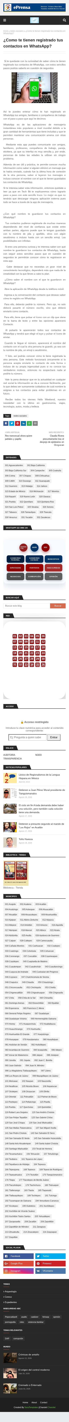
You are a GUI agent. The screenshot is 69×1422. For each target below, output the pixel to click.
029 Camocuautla (44, 940)
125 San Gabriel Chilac (42, 1117)
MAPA (34, 547)
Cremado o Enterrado (30, 1385)
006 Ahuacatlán (46, 909)
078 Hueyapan (12, 1039)
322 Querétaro (26, 502)
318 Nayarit (10, 496)
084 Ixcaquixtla (40, 1050)
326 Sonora (48, 507)
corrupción (18, 1338)
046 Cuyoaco (11, 977)
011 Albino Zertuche (29, 920)
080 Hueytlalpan (50, 1039)
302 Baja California (36, 465)
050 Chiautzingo (45, 982)
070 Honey (10, 1024)
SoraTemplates (31, 1407)
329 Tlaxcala (45, 512)
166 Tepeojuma (12, 1169)
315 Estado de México (15, 491)
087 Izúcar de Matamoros (16, 1055)
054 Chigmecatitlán (14, 993)
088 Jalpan (37, 1055)
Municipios (53, 559)
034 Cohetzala (29, 951)
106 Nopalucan (50, 1086)
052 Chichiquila (33, 987)
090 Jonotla (10, 1060)
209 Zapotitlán (47, 1221)
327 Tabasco (11, 512)
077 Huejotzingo (41, 1034)
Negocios (15, 576)
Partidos (34, 568)
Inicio (5, 31)
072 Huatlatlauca (47, 1024)
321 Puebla (10, 502)
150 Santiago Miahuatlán (16, 1149)
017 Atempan (11, 930)
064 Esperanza (12, 1008)
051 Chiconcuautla (13, 987)
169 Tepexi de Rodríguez (50, 1169)
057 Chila (9, 998)
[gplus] (18, 1263)
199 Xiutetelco (28, 1206)
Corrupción (34, 576)
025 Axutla (26, 935)
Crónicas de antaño (28, 1354)
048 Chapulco (11, 982)
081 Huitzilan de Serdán (16, 1045)
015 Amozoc (42, 925)
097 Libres (46, 1071)
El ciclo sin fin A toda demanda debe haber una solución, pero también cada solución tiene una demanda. (41, 809)
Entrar (53, 737)
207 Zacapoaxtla (12, 1221)
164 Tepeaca (40, 1164)
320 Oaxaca (44, 496)
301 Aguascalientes (14, 465)
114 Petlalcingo (29, 1102)
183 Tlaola (29, 1190)
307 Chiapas (25, 476)
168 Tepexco (29, 1169)
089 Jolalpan (53, 1055)
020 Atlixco (41, 930)
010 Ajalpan (10, 920)
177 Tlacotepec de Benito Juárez (34, 1180)
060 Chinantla (46, 998)
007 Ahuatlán (11, 914)
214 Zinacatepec (31, 1232)
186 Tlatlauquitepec (14, 1195)
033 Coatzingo (11, 951)
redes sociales (16, 31)
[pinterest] (50, 1263)
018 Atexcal (26, 930)
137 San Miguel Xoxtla (46, 1128)
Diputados (15, 568)
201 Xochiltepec (47, 1206)
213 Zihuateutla (12, 1232)
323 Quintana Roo (45, 502)
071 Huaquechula (27, 1024)
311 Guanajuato (42, 481)
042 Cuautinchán (33, 967)
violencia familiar (36, 1322)
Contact (43, 1402)
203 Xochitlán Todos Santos (17, 1216)
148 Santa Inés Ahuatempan (18, 1143)
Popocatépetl (11, 1317)
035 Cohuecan (47, 951)
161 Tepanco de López (31, 1159)
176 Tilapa (10, 1180)
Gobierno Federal (15, 559)
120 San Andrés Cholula (43, 1112)
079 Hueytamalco (31, 1039)
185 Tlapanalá (44, 1190)
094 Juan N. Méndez (34, 1065)
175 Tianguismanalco (52, 1175)
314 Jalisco (42, 486)
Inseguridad (53, 568)
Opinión (53, 576)
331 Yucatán (27, 517)
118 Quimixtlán (44, 1107)
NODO (38, 755)
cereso (8, 1297)
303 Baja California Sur (15, 470)
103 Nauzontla (44, 1081)
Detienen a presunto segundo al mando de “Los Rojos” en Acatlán (41, 826)
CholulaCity (23, 547)
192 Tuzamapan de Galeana (18, 1201)
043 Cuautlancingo (53, 967)
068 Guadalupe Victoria (16, 1019)
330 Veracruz (11, 517)
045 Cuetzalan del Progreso (45, 972)
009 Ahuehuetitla (49, 914)
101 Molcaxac (11, 1081)
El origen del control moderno (34, 1369)
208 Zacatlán (30, 1221)
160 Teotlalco (11, 1159)
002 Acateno (25, 904)
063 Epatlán (53, 1003)
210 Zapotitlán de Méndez (17, 1227)
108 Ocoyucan (28, 1091)
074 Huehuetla (33, 1029)
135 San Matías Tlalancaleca (18, 1128)
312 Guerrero (11, 486)
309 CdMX (10, 481)
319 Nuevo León (27, 496)
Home (25, 1402)
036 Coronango (12, 956)
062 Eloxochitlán (36, 1003)
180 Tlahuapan (52, 1185)
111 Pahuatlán (26, 1097)
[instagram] (18, 1271)
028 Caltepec (26, 940)
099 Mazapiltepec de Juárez (45, 1076)
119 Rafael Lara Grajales (16, 1112)
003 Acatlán (41, 904)
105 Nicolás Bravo (30, 1086)
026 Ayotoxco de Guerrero (47, 935)
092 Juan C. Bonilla (43, 1060)
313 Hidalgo (27, 486)
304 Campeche (37, 470)
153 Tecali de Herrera (42, 1149)
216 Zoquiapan (50, 1232)
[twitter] (50, 1256)
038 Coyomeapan (49, 956)
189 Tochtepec (34, 1195)
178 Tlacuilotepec (13, 1185)
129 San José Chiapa (15, 1123)
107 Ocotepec (11, 1091)
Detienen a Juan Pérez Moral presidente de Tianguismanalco (42, 792)
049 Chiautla (28, 982)
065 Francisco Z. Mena (33, 1008)
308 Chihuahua (42, 476)
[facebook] (18, 1256)
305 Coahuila (55, 470)
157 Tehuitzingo (51, 1154)
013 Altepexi (10, 925)
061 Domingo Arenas (14, 1003)
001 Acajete (10, 904)
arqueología (10, 1291)
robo (22, 1322)
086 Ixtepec (56, 1050)
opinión (56, 1317)
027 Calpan (10, 940)
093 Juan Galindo (13, 1065)
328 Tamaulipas (28, 512)
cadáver (34, 1317)
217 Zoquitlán (11, 1237)
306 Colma (10, 476)
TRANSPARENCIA (12, 758)
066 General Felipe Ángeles (18, 1013)
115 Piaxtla (45, 1102)
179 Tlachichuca (33, 1185)
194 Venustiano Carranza (47, 1201)
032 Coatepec (53, 946)
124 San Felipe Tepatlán (16, 1117)
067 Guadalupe (42, 1013)
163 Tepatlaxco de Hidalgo (17, 1164)
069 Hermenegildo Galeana (43, 1019)
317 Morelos (53, 491)
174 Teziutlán (32, 1175)
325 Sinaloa (33, 507)
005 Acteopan (28, 909)
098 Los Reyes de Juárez (16, 1076)
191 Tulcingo (51, 1195)
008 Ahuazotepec (29, 914)
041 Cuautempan (13, 967)
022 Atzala (55, 930)
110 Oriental (10, 1097)
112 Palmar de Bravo (47, 1097)
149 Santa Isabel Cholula (46, 1143)
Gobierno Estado (34, 559)
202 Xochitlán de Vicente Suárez (20, 1211)
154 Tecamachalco (13, 1154)
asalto (24, 1317)
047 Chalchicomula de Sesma (35, 977)
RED (45, 547)
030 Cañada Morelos (14, 946)
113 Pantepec (11, 1102)
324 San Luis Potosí (14, 507)
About (34, 1402)
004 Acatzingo (11, 909)
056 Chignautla (56, 993)
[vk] (50, 1271)
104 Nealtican (11, 1086)
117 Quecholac (26, 1107)
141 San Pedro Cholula (15, 1133)
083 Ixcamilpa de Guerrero (17, 1050)
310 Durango (25, 481)
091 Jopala (25, 1060)
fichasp (46, 1317)
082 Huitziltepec (38, 1045)
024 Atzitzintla (11, 935)
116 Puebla (10, 1107)
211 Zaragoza (39, 1227)
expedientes (11, 1302)
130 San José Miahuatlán (40, 1123)
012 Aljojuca (48, 920)
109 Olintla (44, 1091)
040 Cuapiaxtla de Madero (35, 961)
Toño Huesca (26, 839)
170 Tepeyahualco (13, 1175)
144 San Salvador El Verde (17, 1138)
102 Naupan (27, 1081)
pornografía (10, 1322)
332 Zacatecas (43, 517)
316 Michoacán (36, 491)
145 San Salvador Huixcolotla (47, 1138)
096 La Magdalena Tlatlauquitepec (21, 1071)
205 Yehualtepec (42, 1216)
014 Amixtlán (26, 925)
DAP (7, 1338)
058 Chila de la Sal (27, 998)
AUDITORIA (9, 755)
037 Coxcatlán (30, 956)
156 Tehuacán (33, 1154)
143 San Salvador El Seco (43, 1133)
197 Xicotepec (11, 1206)
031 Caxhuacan (35, 946)
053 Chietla (50, 987)
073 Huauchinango (14, 1029)
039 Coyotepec (12, 961)
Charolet (51, 1407)
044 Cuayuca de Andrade (16, 972)
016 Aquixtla (57, 925)
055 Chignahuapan (36, 993)
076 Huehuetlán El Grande (17, 1034)
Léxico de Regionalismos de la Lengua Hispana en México (39, 776)
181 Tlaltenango (12, 1190)
